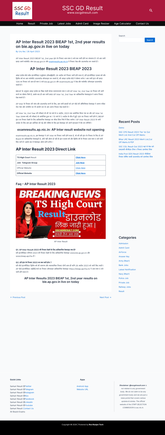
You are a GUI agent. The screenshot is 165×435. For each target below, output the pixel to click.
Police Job (123, 278)
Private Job (46, 23)
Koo (27, 396)
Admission (123, 243)
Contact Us (142, 23)
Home (19, 23)
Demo (121, 127)
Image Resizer (101, 23)
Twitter (28, 386)
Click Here (80, 168)
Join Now (80, 163)
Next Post (105, 297)
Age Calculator (122, 23)
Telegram (29, 389)
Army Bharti (124, 261)
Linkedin (29, 402)
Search (122, 36)
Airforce (122, 252)
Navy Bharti (124, 274)
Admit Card (82, 23)
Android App (82, 386)
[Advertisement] (137, 81)
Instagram (29, 392)
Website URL (82, 389)
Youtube (29, 405)
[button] (151, 10)
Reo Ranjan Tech (96, 425)
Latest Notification (127, 269)
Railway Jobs (125, 287)
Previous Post (17, 297)
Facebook (29, 399)
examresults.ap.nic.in (58, 61)
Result (31, 23)
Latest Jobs (64, 23)
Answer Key (124, 256)
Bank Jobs (123, 265)
